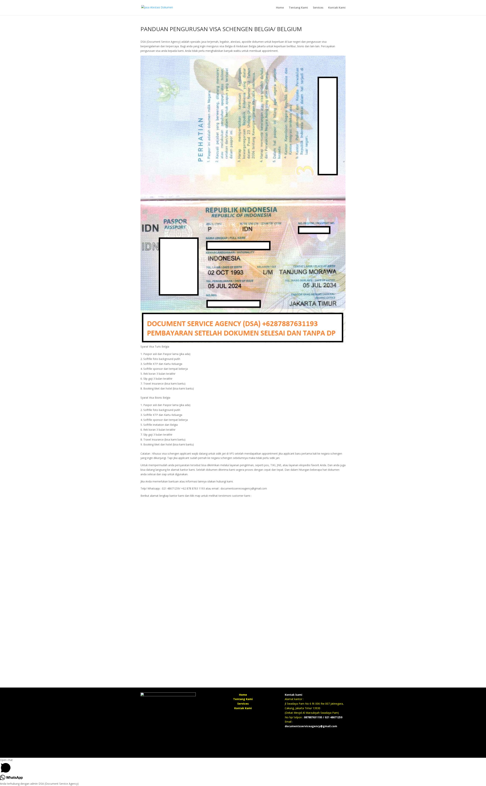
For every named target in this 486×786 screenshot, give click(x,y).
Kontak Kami (337, 7)
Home (280, 7)
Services (318, 7)
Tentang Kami (298, 7)
